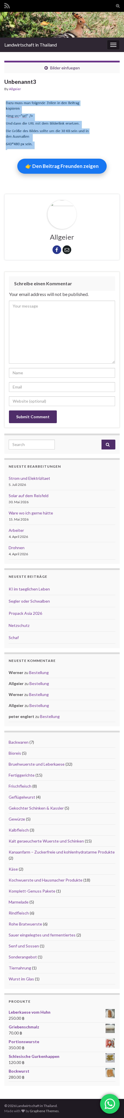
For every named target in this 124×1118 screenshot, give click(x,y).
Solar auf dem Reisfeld (28, 495)
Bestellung (39, 672)
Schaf (14, 637)
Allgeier (15, 89)
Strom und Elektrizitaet (29, 478)
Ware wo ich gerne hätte (31, 512)
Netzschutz (19, 625)
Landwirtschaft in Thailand (30, 44)
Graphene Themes (44, 1111)
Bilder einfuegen (65, 67)
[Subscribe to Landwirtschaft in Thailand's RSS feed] (7, 5)
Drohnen (17, 547)
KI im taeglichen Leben (29, 588)
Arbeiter (16, 530)
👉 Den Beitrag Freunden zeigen (62, 166)
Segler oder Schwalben (29, 601)
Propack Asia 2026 (25, 613)
